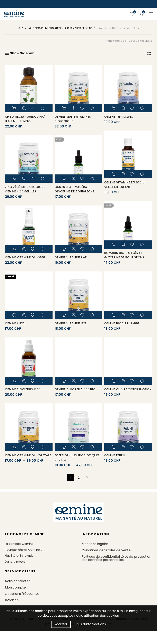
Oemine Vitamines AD (71, 257)
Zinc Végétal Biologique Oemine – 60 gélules (25, 189)
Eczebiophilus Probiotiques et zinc (77, 457)
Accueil (26, 28)
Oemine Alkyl (15, 323)
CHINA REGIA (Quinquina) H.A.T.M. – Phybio (25, 119)
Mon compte (15, 587)
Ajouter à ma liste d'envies (33, 108)
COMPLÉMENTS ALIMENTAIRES (53, 28)
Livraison (12, 600)
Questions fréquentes (22, 593)
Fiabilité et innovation (20, 556)
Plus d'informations (91, 624)
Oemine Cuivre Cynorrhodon (128, 389)
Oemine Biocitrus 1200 (22, 389)
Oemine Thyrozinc (118, 117)
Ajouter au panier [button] (15, 108)
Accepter (60, 624)
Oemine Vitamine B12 (70, 323)
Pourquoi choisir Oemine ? (23, 550)
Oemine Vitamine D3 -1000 (25, 257)
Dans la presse (15, 562)
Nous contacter (17, 581)
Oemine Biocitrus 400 (121, 323)
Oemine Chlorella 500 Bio (75, 389)
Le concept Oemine (19, 544)
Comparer (43, 108)
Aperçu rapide (24, 108)
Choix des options (15, 447)
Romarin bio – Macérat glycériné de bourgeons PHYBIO (124, 257)
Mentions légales (95, 544)
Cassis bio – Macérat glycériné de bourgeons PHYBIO (74, 191)
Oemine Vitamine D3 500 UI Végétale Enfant (125, 184)
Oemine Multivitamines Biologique (73, 119)
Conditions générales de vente (106, 550)
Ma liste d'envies (134, 12)
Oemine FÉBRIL (114, 455)
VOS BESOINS (84, 28)
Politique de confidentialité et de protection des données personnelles (116, 558)
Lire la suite (15, 315)
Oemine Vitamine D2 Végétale (28, 455)
